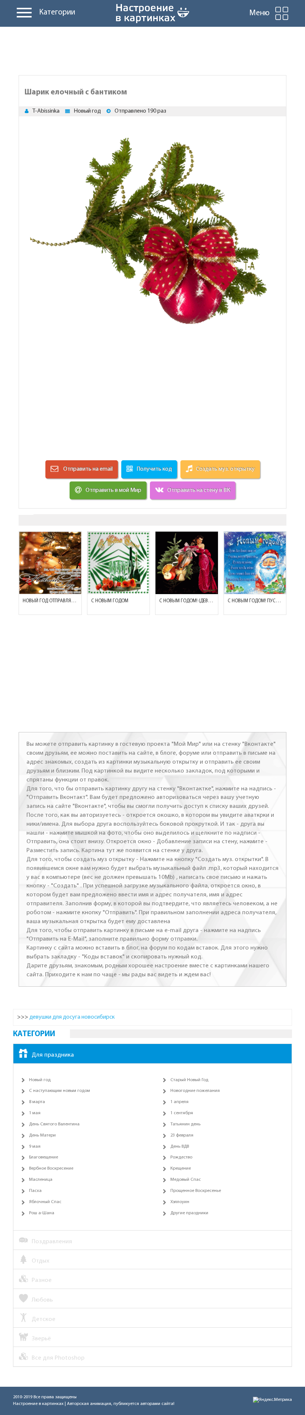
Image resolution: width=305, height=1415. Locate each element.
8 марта (37, 1102)
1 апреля (179, 1102)
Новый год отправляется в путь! (50, 601)
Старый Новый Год (189, 1080)
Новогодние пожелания (195, 1091)
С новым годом (109, 601)
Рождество (181, 1157)
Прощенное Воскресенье (195, 1191)
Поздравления (52, 1241)
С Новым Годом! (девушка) (186, 601)
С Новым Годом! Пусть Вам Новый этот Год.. (255, 601)
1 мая (35, 1113)
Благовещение (43, 1157)
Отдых (40, 1261)
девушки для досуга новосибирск (72, 1017)
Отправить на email (87, 469)
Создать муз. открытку (225, 469)
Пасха (35, 1191)
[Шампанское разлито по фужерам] (118, 563)
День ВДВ (179, 1146)
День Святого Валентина (54, 1124)
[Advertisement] (152, 49)
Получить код (154, 469)
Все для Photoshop (58, 1358)
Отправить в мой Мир (113, 490)
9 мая (35, 1146)
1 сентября (181, 1113)
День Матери (42, 1135)
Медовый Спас (185, 1179)
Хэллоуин (179, 1202)
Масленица (40, 1179)
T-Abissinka (46, 111)
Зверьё (41, 1338)
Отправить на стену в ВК (198, 490)
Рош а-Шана (41, 1213)
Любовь (42, 1300)
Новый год (87, 111)
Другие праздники (189, 1213)
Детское (43, 1319)
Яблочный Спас (45, 1202)
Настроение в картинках (38, 1404)
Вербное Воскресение (51, 1168)
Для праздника (53, 1055)
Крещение (180, 1168)
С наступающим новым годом (59, 1091)
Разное (42, 1280)
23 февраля (181, 1135)
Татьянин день (185, 1124)
